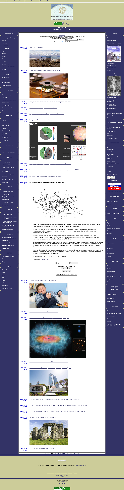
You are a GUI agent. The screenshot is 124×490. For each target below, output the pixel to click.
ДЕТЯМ (9, 253)
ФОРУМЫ (9, 187)
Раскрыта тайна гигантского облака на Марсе (44, 120)
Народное (109, 230)
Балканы (4, 56)
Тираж (109, 256)
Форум (4, 261)
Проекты (109, 268)
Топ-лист (43, 1)
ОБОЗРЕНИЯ (9, 90)
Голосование (35, 1)
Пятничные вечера (7, 214)
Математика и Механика (113, 163)
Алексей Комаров (63, 481)
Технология (110, 166)
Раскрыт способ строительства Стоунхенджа (43, 417)
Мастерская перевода (7, 229)
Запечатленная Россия (7, 179)
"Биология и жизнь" (112, 138)
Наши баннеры (111, 301)
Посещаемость (111, 271)
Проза (3, 59)
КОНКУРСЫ (9, 234)
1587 (66, 453)
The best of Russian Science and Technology (114, 325)
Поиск (109, 266)
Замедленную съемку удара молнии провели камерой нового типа (50, 102)
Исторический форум (7, 202)
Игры (108, 225)
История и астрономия (113, 67)
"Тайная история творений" (9, 100)
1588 (70, 453)
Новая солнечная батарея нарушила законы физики (45, 70)
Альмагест (4, 176)
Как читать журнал (112, 251)
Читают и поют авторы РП (114, 213)
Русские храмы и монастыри (6, 136)
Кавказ (4, 53)
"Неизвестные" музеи (7, 130)
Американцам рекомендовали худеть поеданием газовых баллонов (50, 164)
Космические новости (113, 97)
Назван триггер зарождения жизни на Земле (43, 108)
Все (108, 310)
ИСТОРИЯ (9, 157)
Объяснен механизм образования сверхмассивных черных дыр (49, 318)
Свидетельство (60, 36)
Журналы (109, 273)
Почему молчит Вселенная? (114, 43)
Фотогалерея (5, 125)
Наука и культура (111, 73)
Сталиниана (5, 182)
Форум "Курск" (6, 199)
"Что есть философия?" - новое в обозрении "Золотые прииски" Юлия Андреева (55, 399)
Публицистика (5, 48)
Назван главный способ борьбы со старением (44, 312)
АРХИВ (9, 266)
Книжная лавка (6, 82)
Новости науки (111, 316)
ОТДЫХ (114, 218)
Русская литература (112, 174)
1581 (47, 453)
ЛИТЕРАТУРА (9, 33)
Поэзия (4, 61)
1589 (73, 453)
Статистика (70, 472)
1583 (54, 453)
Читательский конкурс (8, 245)
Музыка (4, 128)
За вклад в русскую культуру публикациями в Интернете (9, 239)
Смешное (109, 233)
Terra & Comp (45, 259)
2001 (3, 277)
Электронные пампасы (8, 256)
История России (6, 162)
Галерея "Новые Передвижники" (62, 475)
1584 (57, 453)
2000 (3, 280)
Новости (27, 1)
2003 (3, 272)
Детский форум (6, 205)
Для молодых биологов (114, 191)
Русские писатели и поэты (114, 276)
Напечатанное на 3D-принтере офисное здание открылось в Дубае (50, 368)
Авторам (109, 245)
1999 (3, 283)
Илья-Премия (5, 248)
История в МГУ (6, 164)
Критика (4, 69)
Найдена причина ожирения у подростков (43, 280)
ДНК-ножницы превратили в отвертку (42, 448)
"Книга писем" (5, 102)
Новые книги (5, 74)
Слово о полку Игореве (8, 167)
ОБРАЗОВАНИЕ (114, 143)
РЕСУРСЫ (115, 261)
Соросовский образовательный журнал (113, 155)
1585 (60, 453)
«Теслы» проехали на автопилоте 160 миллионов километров (49, 362)
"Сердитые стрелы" (7, 110)
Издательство (5, 80)
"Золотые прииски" (7, 108)
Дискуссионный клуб (7, 191)
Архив (62, 472)
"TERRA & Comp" (112, 131)
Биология (109, 158)
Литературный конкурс (8, 242)
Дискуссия (50, 1)
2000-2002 (114, 75)
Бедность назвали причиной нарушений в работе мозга (47, 114)
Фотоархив (5, 285)
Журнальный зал (6, 85)
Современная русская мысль (9, 149)
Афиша (4, 40)
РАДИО (115, 208)
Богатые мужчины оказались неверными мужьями (45, 176)
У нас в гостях (5, 77)
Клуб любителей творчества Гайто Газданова (9, 221)
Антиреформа (110, 151)
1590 (76, 453)
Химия (109, 171)
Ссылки (65, 472)
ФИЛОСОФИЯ (9, 145)
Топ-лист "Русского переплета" (112, 295)
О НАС (114, 238)
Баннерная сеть (111, 298)
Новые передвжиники (7, 123)
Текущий (4, 269)
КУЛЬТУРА (9, 115)
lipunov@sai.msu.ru (80, 465)
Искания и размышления (8, 66)
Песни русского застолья (113, 228)
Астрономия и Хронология (9, 174)
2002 (3, 275)
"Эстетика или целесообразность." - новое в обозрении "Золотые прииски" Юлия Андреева (58, 405)
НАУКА (115, 33)
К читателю (5, 43)
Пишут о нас (110, 253)
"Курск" (4, 51)
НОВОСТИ (115, 306)
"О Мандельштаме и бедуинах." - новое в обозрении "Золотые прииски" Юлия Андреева (57, 411)
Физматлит (110, 110)
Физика (109, 169)
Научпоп (109, 204)
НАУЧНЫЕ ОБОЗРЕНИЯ (115, 122)
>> (79, 453)
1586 (63, 453)
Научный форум (6, 194)
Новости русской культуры (9, 37)
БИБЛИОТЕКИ (114, 196)
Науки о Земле (111, 161)
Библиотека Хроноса (112, 201)
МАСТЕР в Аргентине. (37, 47)
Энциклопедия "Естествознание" (111, 104)
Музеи (109, 223)
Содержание (9, 1)
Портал (2, 1)
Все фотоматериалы (7, 288)
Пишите (21, 1)
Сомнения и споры (7, 72)
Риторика (4, 133)
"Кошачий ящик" (6, 105)
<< (45, 453)
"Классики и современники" (9, 94)
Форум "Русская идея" (7, 197)
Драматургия (5, 64)
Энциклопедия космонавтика (111, 100)
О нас (16, 1)
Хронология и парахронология (6, 170)
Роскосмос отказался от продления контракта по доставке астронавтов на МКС (54, 170)
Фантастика (5, 259)
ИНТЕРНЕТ (114, 289)
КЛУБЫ (9, 209)
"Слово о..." (5, 97)
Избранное (110, 279)
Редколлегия (110, 243)
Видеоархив (5, 140)
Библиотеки (110, 282)
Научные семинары (112, 117)
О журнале (110, 248)
